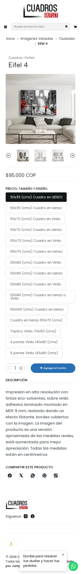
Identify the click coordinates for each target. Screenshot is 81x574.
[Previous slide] (8, 156)
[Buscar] (66, 26)
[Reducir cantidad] (10, 368)
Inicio (10, 38)
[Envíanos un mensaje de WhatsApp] (73, 566)
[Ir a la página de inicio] (40, 11)
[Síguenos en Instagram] (25, 516)
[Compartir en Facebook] (10, 476)
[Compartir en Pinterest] (44, 476)
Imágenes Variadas (37, 38)
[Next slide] (72, 156)
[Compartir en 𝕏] (21, 476)
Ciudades (67, 38)
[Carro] (75, 26)
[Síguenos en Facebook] (32, 516)
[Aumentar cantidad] (21, 368)
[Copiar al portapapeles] (56, 476)
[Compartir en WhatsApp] (33, 476)
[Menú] (5, 26)
